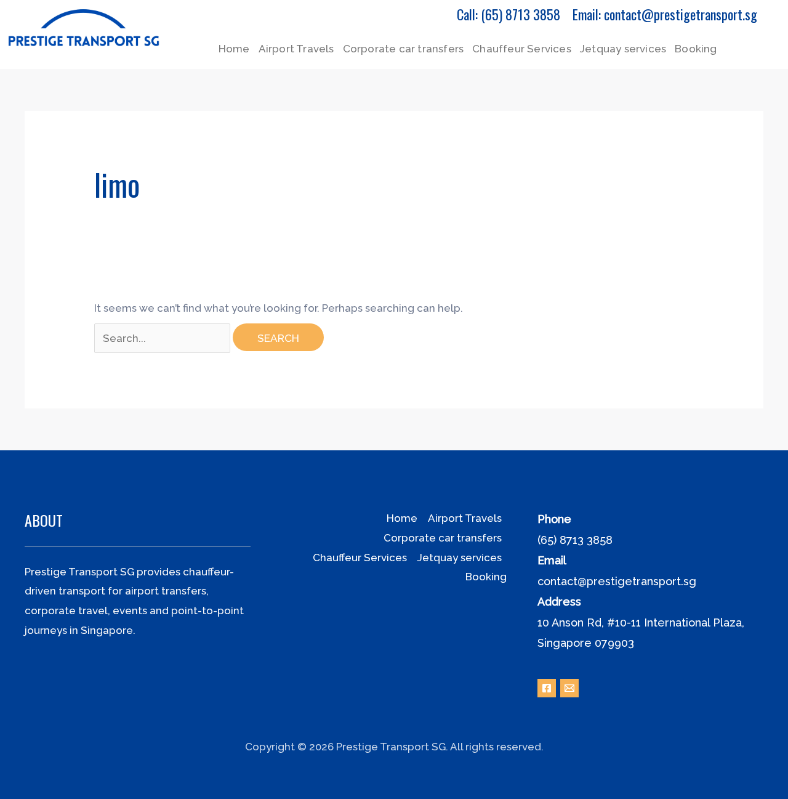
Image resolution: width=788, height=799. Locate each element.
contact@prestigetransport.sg (616, 581)
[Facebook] (546, 688)
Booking (696, 49)
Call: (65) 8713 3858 (508, 14)
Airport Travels (296, 49)
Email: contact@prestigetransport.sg (665, 14)
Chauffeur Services (521, 49)
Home (234, 49)
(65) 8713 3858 (575, 539)
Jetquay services (623, 49)
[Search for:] (163, 338)
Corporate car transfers (403, 49)
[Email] (569, 688)
